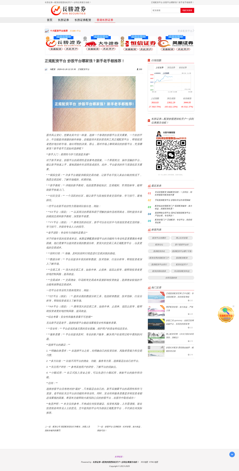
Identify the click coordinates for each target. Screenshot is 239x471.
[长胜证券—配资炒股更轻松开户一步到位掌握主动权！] (69, 10)
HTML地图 (153, 462)
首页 (49, 20)
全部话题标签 (171, 277)
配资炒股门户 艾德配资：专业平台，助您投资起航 (173, 221)
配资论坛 (159, 244)
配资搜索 (188, 10)
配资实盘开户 (182, 264)
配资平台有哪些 (159, 238)
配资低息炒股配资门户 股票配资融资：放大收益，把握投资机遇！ (173, 207)
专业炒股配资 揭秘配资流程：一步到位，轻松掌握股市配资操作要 (173, 193)
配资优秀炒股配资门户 (159, 257)
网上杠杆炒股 (182, 238)
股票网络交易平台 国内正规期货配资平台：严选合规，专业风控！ (173, 214)
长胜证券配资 (83, 20)
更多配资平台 (185, 30)
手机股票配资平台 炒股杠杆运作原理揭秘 (172, 200)
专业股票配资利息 (181, 271)
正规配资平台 (83, 69)
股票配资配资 (182, 257)
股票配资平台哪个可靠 (181, 251)
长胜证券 (63, 20)
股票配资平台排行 (159, 264)
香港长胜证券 (105, 20)
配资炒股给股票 (159, 271)
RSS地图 (144, 462)
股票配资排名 (159, 251)
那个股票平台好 (182, 244)
